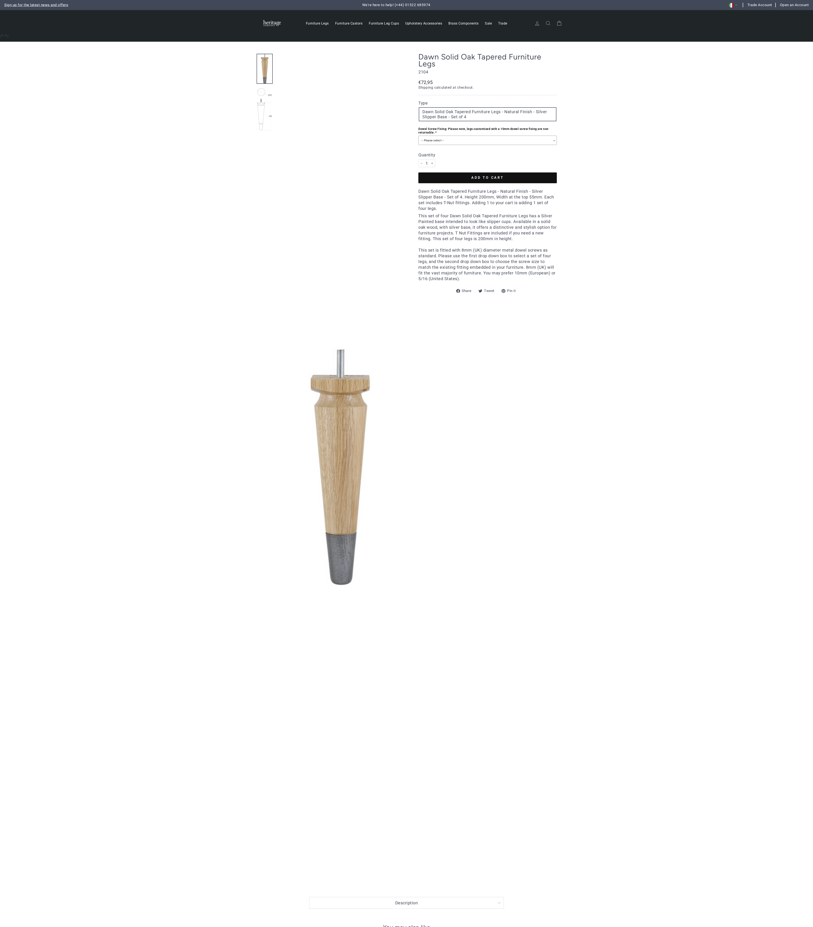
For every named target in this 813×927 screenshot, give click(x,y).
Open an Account (794, 5)
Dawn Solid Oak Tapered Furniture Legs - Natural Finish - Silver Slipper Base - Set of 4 (484, 114)
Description (406, 902)
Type (423, 103)
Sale (488, 23)
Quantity (426, 154)
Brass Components (463, 23)
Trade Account (759, 5)
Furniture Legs (317, 23)
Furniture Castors (349, 23)
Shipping (425, 87)
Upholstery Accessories (423, 23)
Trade (502, 23)
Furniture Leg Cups (384, 23)
